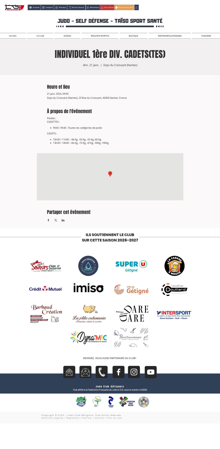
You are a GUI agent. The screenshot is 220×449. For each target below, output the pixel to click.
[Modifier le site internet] (136, 7)
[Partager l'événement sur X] (55, 220)
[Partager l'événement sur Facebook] (48, 220)
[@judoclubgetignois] (118, 371)
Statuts (99, 418)
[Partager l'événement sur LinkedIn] (63, 220)
